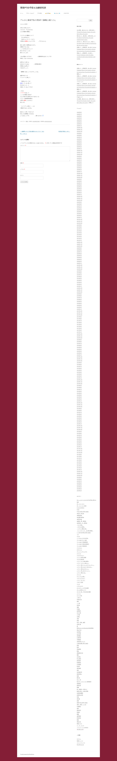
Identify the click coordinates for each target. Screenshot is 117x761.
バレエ (78, 584)
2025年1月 (79, 148)
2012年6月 (79, 437)
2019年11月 (79, 267)
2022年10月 (79, 200)
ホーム (21, 13)
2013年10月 (79, 406)
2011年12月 (79, 448)
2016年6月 (79, 345)
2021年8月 (79, 227)
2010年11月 (79, 473)
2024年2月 (79, 169)
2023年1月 (79, 194)
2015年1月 (79, 378)
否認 (78, 618)
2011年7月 (79, 458)
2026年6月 (79, 116)
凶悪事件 (79, 611)
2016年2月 (79, 353)
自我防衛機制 (80, 693)
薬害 (78, 700)
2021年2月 (79, 238)
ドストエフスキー (81, 578)
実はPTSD (79, 630)
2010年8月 (79, 479)
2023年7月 (79, 183)
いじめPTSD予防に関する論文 (84, 532)
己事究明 (79, 637)
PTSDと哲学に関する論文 (83, 511)
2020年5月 (79, 255)
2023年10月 (79, 177)
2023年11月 (79, 175)
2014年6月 (79, 391)
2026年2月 (79, 123)
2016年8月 (79, 341)
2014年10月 (79, 383)
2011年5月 (79, 462)
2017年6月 (79, 322)
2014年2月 (79, 399)
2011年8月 (79, 456)
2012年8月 (79, 433)
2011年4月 (79, 464)
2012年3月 (79, 443)
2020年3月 (79, 259)
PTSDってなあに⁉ (30, 13)
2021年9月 (79, 225)
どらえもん (79, 548)
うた (78, 534)
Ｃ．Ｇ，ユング (80, 725)
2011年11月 (79, 450)
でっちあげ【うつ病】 (82, 540)
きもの (78, 536)
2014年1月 (79, 400)
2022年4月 (79, 211)
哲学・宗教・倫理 (81, 622)
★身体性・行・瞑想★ (82, 523)
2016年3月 (79, 351)
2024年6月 (79, 162)
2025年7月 (79, 137)
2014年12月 (79, 379)
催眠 (78, 607)
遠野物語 (79, 716)
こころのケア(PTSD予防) (82, 538)
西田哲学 (79, 710)
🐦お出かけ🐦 (57, 13)
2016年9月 (79, 339)
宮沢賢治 (79, 632)
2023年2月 (79, 192)
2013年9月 (79, 408)
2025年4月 (79, 143)
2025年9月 (79, 133)
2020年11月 (79, 244)
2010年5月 (79, 485)
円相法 (78, 609)
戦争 (78, 647)
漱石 (78, 670)
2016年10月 (79, 337)
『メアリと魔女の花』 (82, 528)
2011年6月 (79, 460)
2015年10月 (79, 360)
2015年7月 (79, 366)
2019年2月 (79, 284)
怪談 (78, 645)
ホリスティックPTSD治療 (83, 588)
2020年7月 (79, 251)
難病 (78, 720)
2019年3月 (79, 282)
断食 (78, 651)
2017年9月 (79, 316)
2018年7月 (79, 297)
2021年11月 (79, 221)
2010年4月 (79, 486)
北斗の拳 (79, 613)
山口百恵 (79, 634)
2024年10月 (79, 154)
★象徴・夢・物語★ (81, 521)
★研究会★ (79, 519)
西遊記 (78, 712)
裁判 (78, 708)
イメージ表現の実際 (81, 557)
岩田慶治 (79, 635)
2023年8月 (79, 181)
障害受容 (79, 718)
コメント (23, 145)
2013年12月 (79, 402)
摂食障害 (79, 649)
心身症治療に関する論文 (82, 643)
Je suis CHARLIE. (80, 507)
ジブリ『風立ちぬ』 (81, 572)
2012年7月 (79, 435)
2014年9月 (79, 385)
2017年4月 (79, 326)
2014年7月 (79, 389)
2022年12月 (79, 196)
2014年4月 (79, 395)
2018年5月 (79, 301)
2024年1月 (79, 171)
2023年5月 (79, 186)
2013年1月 (79, 423)
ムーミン (79, 593)
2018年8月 (79, 295)
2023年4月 (79, 188)
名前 (22, 163)
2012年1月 (79, 446)
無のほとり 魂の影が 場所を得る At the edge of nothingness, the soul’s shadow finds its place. (86, 37)
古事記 (78, 616)
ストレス (79, 574)
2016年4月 (79, 349)
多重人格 (79, 624)
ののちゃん (79, 550)
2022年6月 (79, 208)
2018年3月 (79, 305)
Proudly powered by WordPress (27, 754)
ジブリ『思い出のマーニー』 (83, 571)
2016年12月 (79, 334)
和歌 (78, 620)
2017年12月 (79, 311)
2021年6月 (79, 230)
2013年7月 (79, 412)
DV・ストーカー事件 (81, 506)
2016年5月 (79, 347)
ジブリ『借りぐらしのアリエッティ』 (85, 565)
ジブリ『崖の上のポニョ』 (83, 569)
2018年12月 (79, 288)
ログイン (79, 739)
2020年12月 (79, 242)
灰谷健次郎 (79, 672)
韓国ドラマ (79, 723)
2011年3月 (79, 465)
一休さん (79, 597)
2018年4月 (79, 303)
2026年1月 (79, 125)
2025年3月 (79, 144)
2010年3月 (79, 488)
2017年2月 (79, 330)
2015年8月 (79, 364)
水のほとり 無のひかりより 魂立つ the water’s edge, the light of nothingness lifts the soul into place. (86, 43)
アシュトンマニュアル (82, 551)
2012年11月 (79, 427)
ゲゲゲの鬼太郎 (80, 559)
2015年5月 (79, 370)
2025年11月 (79, 129)
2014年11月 (79, 381)
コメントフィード (81, 742)
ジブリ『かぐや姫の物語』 (83, 561)
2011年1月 (79, 469)
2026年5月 (79, 118)
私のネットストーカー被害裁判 (84, 681)
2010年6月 (79, 483)
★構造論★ (79, 515)
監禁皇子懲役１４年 (64, 131)
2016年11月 (79, 336)
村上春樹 (79, 658)
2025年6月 (79, 139)
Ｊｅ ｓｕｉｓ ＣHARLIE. (82, 727)
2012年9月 (79, 431)
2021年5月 (79, 232)
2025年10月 (79, 131)
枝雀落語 (79, 662)
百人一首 (79, 679)
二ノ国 (78, 603)
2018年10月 (79, 292)
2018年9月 (79, 293)
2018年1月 (79, 309)
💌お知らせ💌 (80, 729)
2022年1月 (79, 217)
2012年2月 (79, 444)
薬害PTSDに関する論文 (82, 702)
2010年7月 (79, 481)
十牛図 (78, 614)
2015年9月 (79, 362)
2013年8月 (79, 410)
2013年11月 (79, 404)
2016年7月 (79, 343)
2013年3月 (79, 420)
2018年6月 (79, 299)
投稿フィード (80, 741)
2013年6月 (79, 414)
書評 (78, 655)
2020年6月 (79, 253)
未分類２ (79, 657)
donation (66, 13)
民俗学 (78, 666)
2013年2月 (79, 421)
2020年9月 (79, 248)
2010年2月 (79, 490)
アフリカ (79, 553)
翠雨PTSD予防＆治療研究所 (33, 7)
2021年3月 (79, 236)
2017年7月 (79, 320)
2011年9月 (79, 454)
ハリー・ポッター (81, 580)
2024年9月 (79, 156)
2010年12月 (79, 471)
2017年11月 (79, 313)
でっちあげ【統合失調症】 (83, 544)
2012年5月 (79, 439)
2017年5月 (79, 324)
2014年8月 (79, 387)
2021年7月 (79, 229)
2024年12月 (79, 150)
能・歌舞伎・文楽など (82, 689)
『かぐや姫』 (80, 525)
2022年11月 (79, 198)
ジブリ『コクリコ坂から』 (83, 563)
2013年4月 (79, 418)
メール (22, 169)
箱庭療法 (79, 683)
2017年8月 (79, 318)
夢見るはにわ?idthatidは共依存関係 (85, 628)
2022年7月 (79, 206)
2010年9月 (79, 477)
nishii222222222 (48, 121)
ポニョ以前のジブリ (81, 590)
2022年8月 (79, 204)
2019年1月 (79, 286)
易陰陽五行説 (80, 653)
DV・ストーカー (80, 504)
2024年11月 (79, 152)
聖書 (78, 687)
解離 (78, 714)
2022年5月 (79, 209)
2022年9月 (79, 202)
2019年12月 (79, 265)
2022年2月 (79, 215)
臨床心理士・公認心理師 (82, 691)
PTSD (78, 509)
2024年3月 (79, 167)
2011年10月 (79, 452)
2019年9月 (79, 271)
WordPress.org (80, 744)
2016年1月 (79, 355)
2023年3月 (79, 190)
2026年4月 (79, 120)
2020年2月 (79, 261)
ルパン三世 (79, 595)
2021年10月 (79, 223)
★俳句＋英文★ (80, 513)
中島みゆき (79, 599)
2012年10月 (79, 429)
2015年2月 (79, 376)
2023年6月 (79, 185)
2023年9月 (79, 179)
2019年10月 (79, 269)
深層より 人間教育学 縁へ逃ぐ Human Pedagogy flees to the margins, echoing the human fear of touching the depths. (86, 49)
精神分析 (79, 685)
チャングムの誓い (81, 576)
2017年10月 (79, 314)
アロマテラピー (80, 555)
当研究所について (81, 641)
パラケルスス (80, 586)
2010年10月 (79, 475)
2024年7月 (79, 160)
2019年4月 (79, 280)
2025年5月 (79, 141)
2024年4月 (79, 165)
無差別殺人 (79, 674)
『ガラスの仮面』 (81, 527)
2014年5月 (79, 393)
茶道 (78, 697)
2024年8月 (79, 158)
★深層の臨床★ (80, 517)
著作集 (78, 699)
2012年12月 (79, 425)
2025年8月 (79, 135)
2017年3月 (79, 328)
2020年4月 (79, 257)
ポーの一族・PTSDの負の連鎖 (84, 592)
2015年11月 (79, 358)
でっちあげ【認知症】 (82, 546)
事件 (27, 121)
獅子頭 (78, 678)
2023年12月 (79, 173)
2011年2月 (79, 467)
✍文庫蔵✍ (48, 13)
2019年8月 (79, 272)
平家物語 (79, 639)
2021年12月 (79, 219)
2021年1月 (79, 240)
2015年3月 (79, 374)
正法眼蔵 (79, 664)
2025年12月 (79, 127)
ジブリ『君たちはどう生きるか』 (84, 567)
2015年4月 (79, 372)
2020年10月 (79, 246)
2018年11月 (79, 290)
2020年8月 (79, 250)
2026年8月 (79, 112)
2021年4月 (79, 234)
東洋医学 (79, 660)
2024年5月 (79, 164)
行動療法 (79, 706)
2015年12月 (79, 357)
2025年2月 (79, 146)
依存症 (78, 605)
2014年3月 (79, 397)
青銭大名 (79, 721)
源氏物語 (79, 668)
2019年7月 (79, 274)
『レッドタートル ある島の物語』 (85, 530)
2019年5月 (79, 278)
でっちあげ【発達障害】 (82, 542)
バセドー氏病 (80, 582)
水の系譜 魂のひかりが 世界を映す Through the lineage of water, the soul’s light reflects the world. (86, 32)
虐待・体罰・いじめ (81, 704)
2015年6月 (79, 368)
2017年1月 (79, 332)
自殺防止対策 (80, 695)
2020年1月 (79, 263)
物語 (78, 676)
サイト (22, 175)
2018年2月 (79, 307)
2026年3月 (79, 122)
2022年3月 (79, 213)
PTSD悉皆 (39, 13)
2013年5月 (79, 416)
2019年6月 (79, 276)
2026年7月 (79, 114)
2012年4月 (79, 441)
